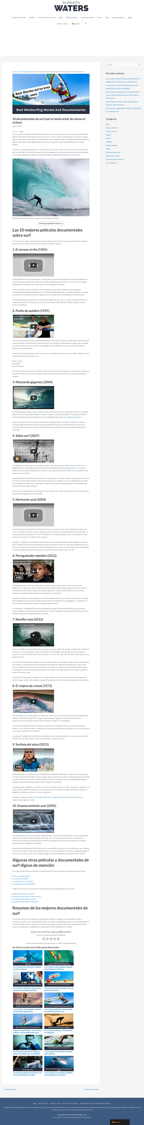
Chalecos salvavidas (19, 17)
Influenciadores (72, 17)
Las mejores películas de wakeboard (25, 902)
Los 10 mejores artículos (47, 17)
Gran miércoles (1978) (20, 879)
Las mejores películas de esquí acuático (26, 896)
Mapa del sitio (43, 1103)
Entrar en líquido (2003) (21, 876)
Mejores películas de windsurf (23, 894)
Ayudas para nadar (87, 17)
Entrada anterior (9, 1089)
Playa (107, 17)
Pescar (99, 17)
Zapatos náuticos (118, 17)
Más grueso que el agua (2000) (23, 884)
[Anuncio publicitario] (72, 41)
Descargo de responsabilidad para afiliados (95, 1103)
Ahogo (130, 17)
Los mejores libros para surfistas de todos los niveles (54, 797)
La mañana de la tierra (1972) (22, 881)
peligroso (70, 417)
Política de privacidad (70, 1103)
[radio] (44, 939)
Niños (61, 17)
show (61, 223)
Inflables (32, 17)
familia (67, 465)
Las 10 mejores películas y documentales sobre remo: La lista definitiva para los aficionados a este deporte (122, 95)
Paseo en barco (62, 24)
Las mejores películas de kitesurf (24, 899)
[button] (86, 24)
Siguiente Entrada (92, 1089)
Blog (34, 1103)
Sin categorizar (111, 163)
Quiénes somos (55, 1103)
